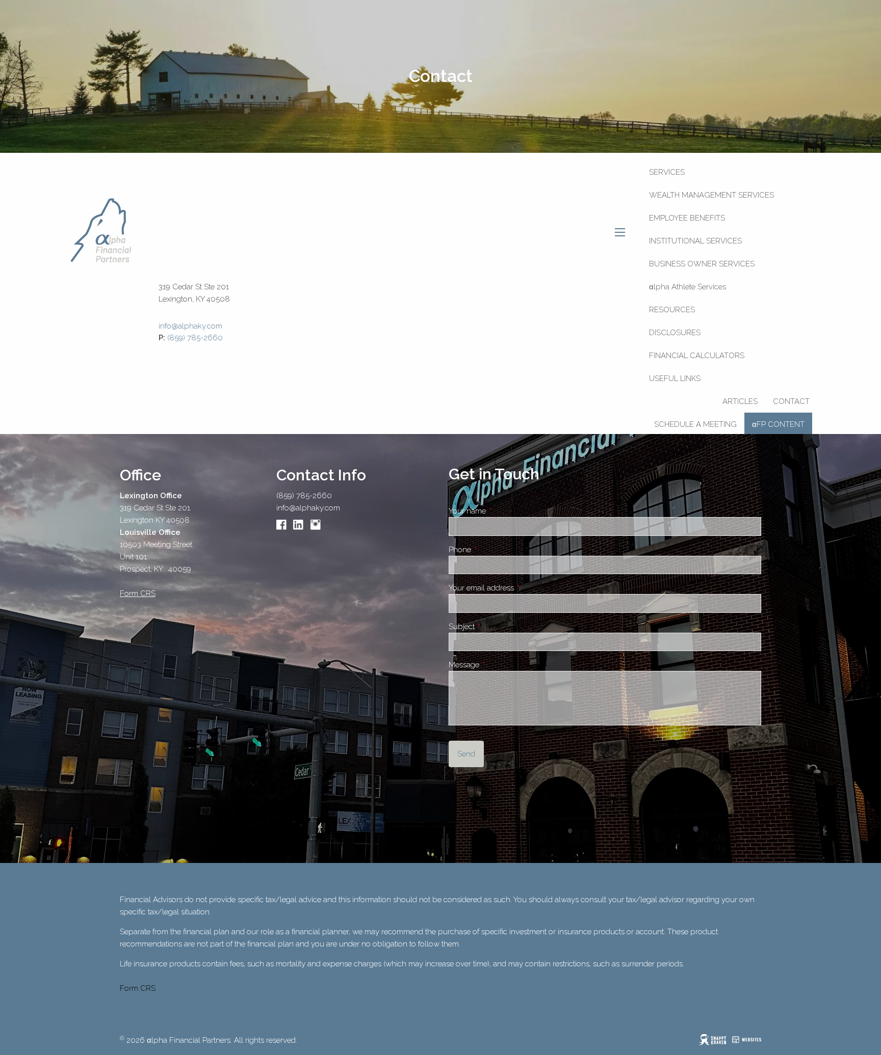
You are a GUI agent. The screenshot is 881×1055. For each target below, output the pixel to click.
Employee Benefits (687, 218)
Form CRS (138, 988)
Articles (740, 401)
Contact (791, 401)
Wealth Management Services (711, 195)
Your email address (517, 587)
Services (667, 172)
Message (500, 664)
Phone (496, 549)
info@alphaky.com (308, 507)
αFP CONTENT (778, 424)
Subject (498, 626)
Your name (503, 511)
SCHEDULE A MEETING (695, 424)
